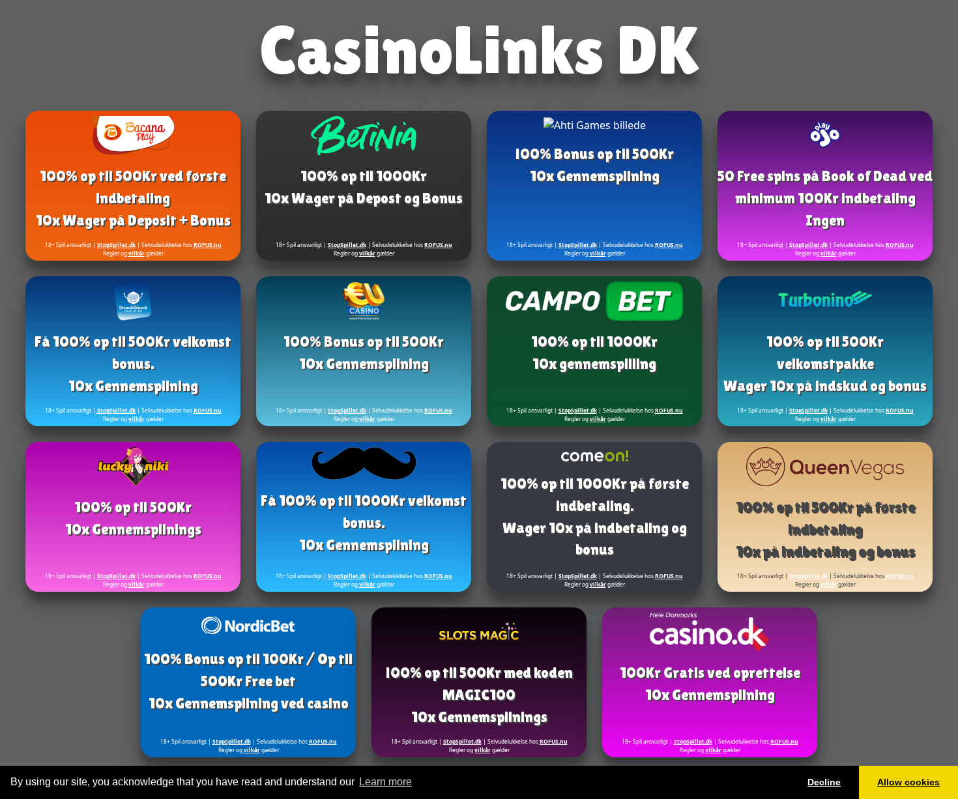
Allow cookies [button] (908, 782)
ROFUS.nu (208, 244)
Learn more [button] (385, 781)
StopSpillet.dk (116, 244)
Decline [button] (824, 782)
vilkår (136, 253)
